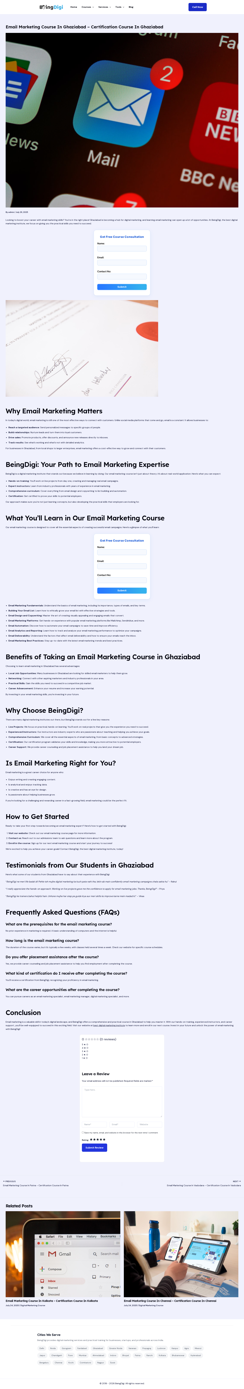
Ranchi (150, 1355)
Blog (131, 7)
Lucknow (161, 1348)
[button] (198, 7)
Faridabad (82, 1348)
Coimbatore (85, 1362)
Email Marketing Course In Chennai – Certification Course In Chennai (170, 1301)
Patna (137, 1355)
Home (73, 7)
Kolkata (162, 1355)
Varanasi (132, 1348)
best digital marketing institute (109, 1025)
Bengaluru (44, 1362)
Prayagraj (146, 1348)
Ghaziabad (98, 1348)
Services (103, 7)
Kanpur (175, 1348)
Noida (53, 1348)
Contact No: (104, 271)
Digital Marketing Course (32, 1305)
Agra (186, 1348)
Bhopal (125, 1355)
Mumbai (82, 1355)
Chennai (58, 1362)
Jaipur (42, 1355)
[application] (92, 7)
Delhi (42, 1348)
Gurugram (66, 1348)
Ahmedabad (98, 1355)
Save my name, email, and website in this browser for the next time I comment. (121, 1132)
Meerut (198, 1348)
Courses (86, 7)
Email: (100, 257)
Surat (112, 1362)
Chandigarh (56, 1355)
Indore (113, 1355)
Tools (118, 7)
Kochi (71, 1362)
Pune (70, 1355)
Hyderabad (196, 1355)
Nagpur (100, 1362)
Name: (101, 243)
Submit (122, 287)
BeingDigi (119, 1383)
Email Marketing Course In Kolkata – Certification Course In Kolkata (52, 1301)
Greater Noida (115, 1348)
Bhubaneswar (178, 1355)
